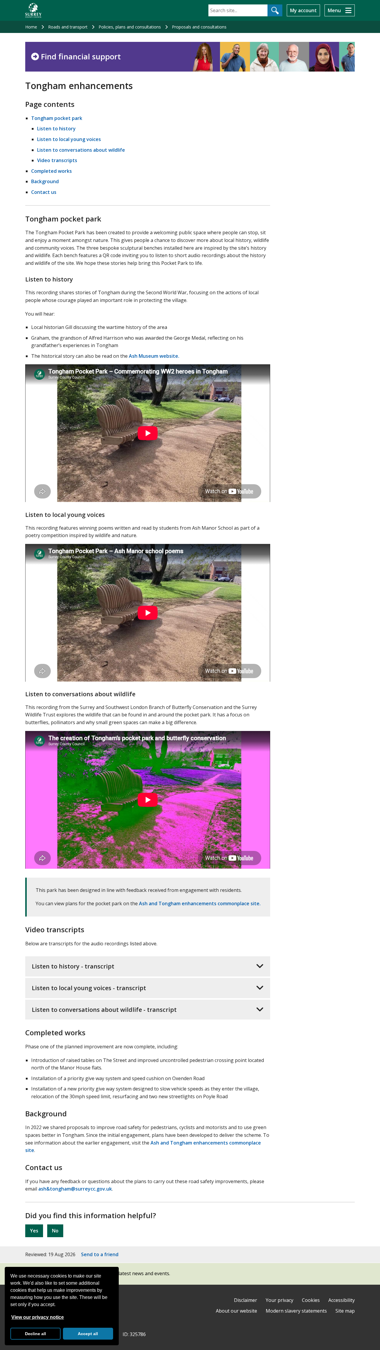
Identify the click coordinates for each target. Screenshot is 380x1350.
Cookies (311, 1300)
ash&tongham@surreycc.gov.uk (75, 1189)
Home (31, 27)
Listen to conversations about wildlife (81, 150)
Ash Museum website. (154, 356)
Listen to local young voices (69, 139)
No (55, 1230)
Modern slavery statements (296, 1311)
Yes (34, 1230)
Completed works (51, 171)
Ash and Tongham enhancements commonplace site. (200, 903)
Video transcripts (57, 160)
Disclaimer (245, 1300)
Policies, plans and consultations (130, 27)
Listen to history (56, 128)
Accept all (88, 1333)
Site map (345, 1311)
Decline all (35, 1333)
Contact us (43, 192)
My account (303, 10)
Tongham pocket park (56, 118)
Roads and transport (68, 27)
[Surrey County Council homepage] (33, 10)
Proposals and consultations (199, 27)
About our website (236, 1311)
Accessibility (341, 1300)
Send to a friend (99, 1254)
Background (45, 181)
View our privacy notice (37, 1317)
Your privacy (279, 1300)
